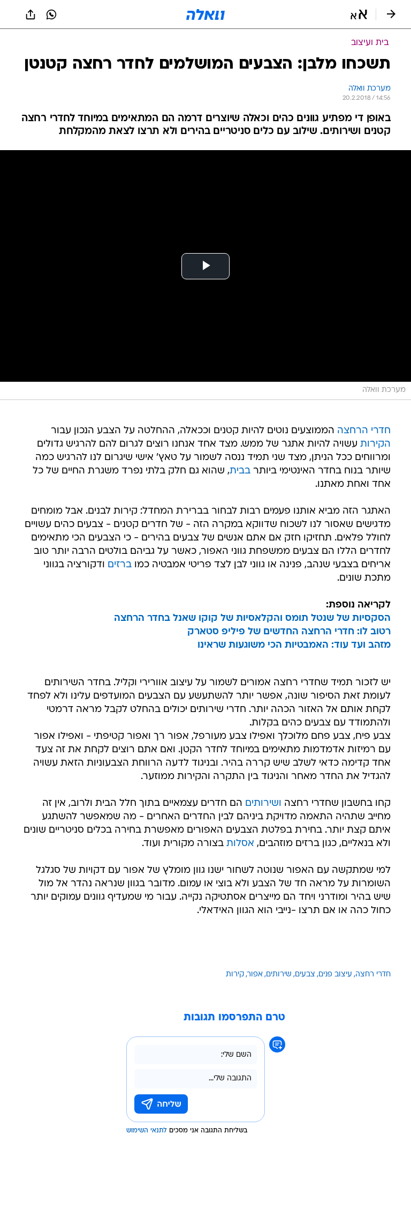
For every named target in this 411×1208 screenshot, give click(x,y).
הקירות (375, 444)
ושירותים (263, 803)
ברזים (120, 565)
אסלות (240, 844)
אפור (255, 974)
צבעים (305, 974)
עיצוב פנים (335, 974)
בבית (240, 471)
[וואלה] (205, 14)
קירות (235, 974)
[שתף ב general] (30, 14)
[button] (359, 14)
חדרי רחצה (373, 974)
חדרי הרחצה (364, 431)
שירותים (279, 974)
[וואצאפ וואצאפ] (51, 14)
